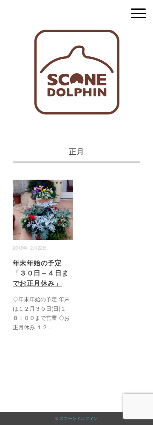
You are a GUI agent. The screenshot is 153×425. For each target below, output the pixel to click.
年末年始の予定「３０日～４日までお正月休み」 (41, 273)
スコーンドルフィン (79, 418)
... (50, 327)
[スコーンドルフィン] (76, 36)
